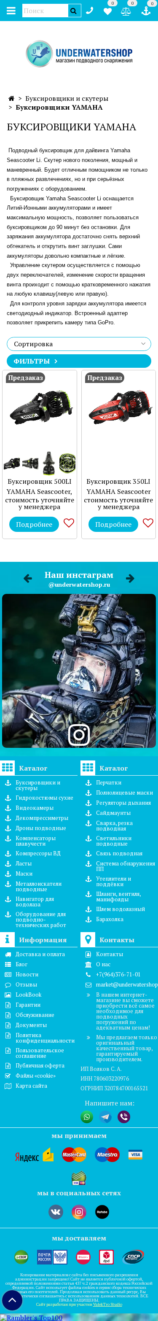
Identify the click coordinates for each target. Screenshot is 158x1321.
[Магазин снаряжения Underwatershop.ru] (79, 54)
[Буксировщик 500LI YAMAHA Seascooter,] (40, 407)
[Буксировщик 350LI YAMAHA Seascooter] (119, 407)
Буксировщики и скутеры (66, 98)
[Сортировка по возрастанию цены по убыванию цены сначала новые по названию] (79, 344)
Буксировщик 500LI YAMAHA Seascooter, (39, 486)
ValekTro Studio (107, 1304)
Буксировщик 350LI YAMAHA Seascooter (118, 486)
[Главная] (11, 98)
